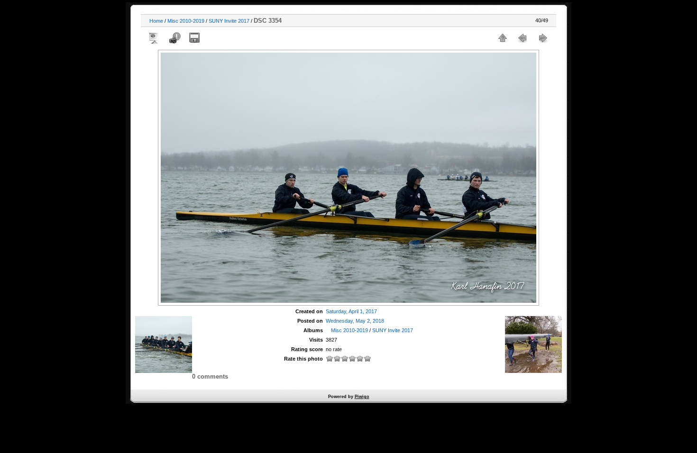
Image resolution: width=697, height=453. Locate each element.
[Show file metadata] (174, 38)
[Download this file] (194, 38)
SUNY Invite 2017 (229, 21)
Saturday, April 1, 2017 (351, 311)
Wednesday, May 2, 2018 (355, 321)
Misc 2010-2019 (185, 21)
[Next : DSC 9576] (542, 38)
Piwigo (362, 396)
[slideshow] (155, 38)
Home (156, 21)
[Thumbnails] (503, 38)
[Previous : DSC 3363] (522, 38)
